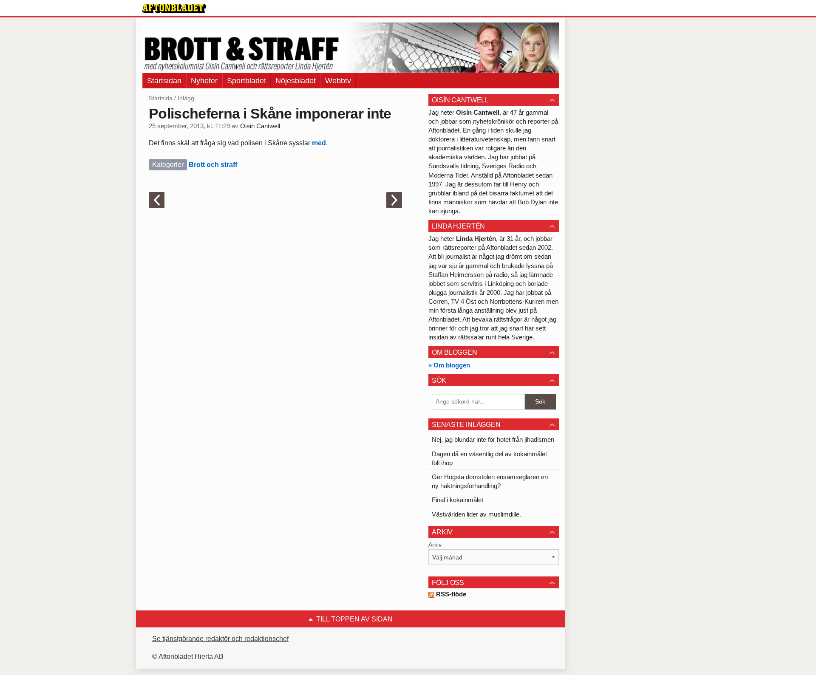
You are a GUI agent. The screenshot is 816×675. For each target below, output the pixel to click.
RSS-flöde (450, 594)
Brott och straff (213, 164)
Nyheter (204, 80)
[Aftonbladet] (174, 8)
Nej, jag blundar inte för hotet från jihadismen (493, 439)
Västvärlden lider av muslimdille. (476, 514)
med (318, 143)
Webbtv (338, 80)
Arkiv (435, 544)
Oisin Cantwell (260, 126)
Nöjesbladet (295, 80)
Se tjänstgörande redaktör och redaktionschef (220, 638)
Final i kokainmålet (457, 499)
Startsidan (164, 80)
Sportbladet (246, 80)
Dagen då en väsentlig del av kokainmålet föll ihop (489, 458)
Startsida (161, 98)
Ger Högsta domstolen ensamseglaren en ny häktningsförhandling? (490, 481)
